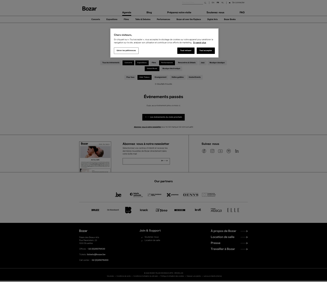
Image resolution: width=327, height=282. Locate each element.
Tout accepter (205, 50)
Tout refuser (185, 50)
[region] (164, 43)
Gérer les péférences (126, 50)
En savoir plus (199, 43)
